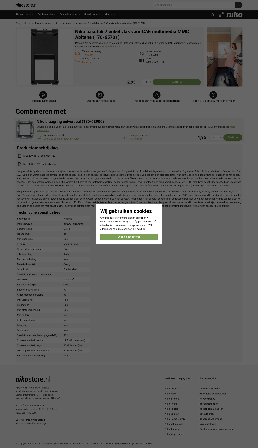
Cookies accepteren (129, 236)
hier (143, 228)
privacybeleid (140, 225)
